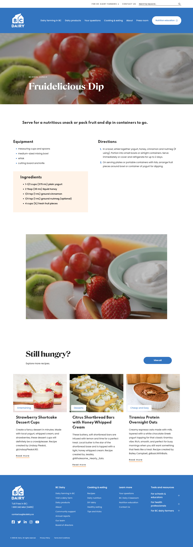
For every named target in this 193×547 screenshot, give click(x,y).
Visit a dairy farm (64, 498)
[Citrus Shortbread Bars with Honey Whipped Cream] (96, 411)
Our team (60, 520)
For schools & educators (158, 495)
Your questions (92, 20)
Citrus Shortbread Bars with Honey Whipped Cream (93, 422)
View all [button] (158, 360)
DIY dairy (91, 502)
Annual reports (63, 516)
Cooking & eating (113, 20)
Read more (23, 455)
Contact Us (124, 507)
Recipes (91, 493)
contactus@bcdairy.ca (23, 514)
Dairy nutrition (94, 498)
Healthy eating (94, 507)
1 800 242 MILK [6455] (22, 507)
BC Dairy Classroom (129, 498)
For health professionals (158, 504)
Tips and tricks (94, 511)
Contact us (129, 4)
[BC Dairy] (18, 26)
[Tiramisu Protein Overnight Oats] (153, 411)
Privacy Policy (45, 538)
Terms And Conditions (62, 538)
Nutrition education (165, 20)
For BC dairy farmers (104, 4)
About (129, 20)
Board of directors (64, 525)
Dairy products (73, 20)
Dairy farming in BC (51, 20)
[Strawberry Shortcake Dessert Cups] (40, 411)
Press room (142, 20)
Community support (66, 511)
